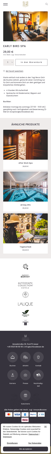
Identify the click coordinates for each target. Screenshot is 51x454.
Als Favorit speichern (14, 71)
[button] (47, 4)
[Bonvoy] (25, 276)
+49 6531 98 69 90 (15, 346)
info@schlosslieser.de (34, 346)
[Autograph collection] (25, 285)
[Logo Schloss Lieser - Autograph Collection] (25, 4)
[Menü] (5, 4)
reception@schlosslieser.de (21, 112)
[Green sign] (25, 313)
